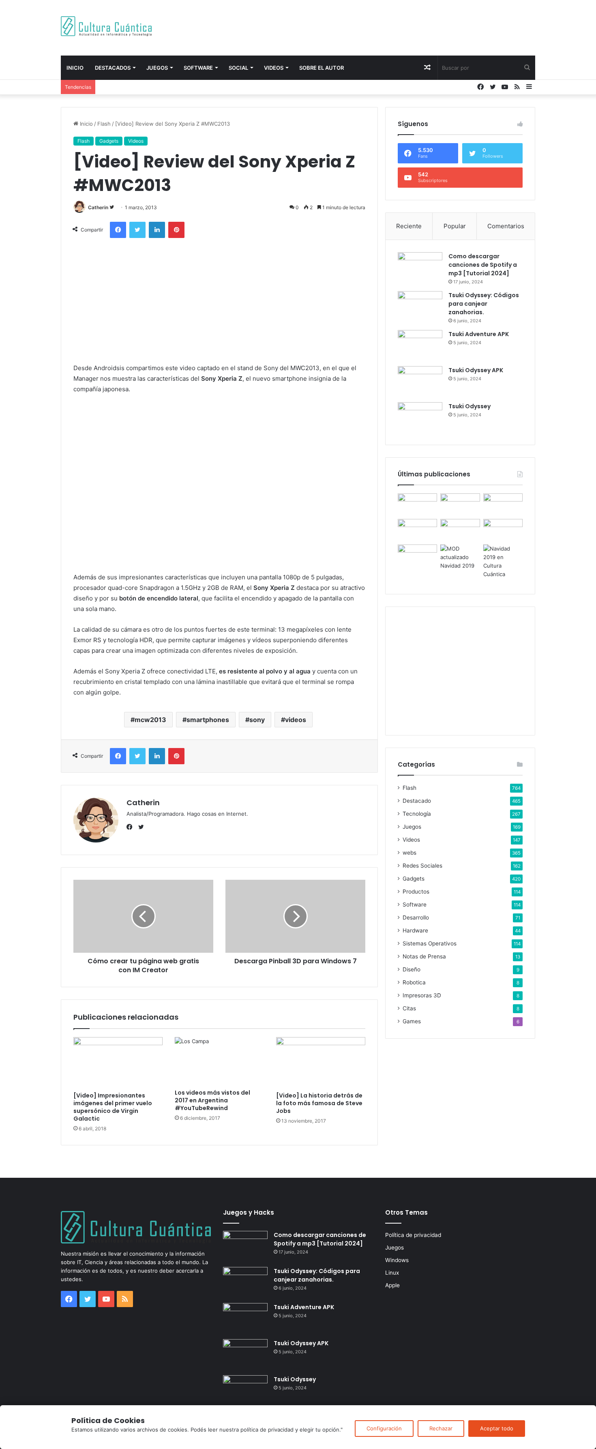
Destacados (113, 67)
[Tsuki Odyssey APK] (420, 381)
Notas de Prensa (424, 956)
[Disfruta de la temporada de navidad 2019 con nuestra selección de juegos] (503, 561)
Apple (392, 1285)
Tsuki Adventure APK (478, 334)
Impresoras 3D (422, 995)
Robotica (414, 982)
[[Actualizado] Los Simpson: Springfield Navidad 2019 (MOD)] (460, 557)
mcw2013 (150, 720)
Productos (416, 891)
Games (412, 1021)
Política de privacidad (413, 1235)
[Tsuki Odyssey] (420, 417)
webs (409, 852)
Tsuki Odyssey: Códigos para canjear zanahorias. (483, 303)
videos (295, 720)
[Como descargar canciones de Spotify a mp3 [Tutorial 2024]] (420, 267)
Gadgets (108, 141)
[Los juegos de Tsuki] (417, 555)
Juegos (157, 67)
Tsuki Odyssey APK (475, 370)
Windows (397, 1260)
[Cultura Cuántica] (106, 26)
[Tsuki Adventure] (503, 504)
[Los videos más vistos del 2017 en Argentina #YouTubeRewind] (219, 1061)
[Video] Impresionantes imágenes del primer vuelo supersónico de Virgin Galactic (112, 1107)
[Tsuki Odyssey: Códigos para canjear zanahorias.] (420, 306)
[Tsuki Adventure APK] (420, 345)
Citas (409, 1008)
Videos (273, 67)
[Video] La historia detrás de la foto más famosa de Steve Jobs (319, 1103)
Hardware (415, 930)
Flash (104, 123)
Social (238, 67)
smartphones (208, 720)
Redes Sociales (422, 865)
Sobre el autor (321, 67)
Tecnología (417, 813)
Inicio (75, 67)
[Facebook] (131, 827)
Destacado (417, 800)
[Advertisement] (379, 26)
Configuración (384, 1428)
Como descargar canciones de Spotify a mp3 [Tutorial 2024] (482, 264)
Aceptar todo (496, 1428)
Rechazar (440, 1428)
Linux (392, 1272)
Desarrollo (416, 917)
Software (198, 67)
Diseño (411, 969)
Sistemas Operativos (430, 943)
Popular (455, 226)
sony (257, 720)
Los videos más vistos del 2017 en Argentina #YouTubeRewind (212, 1100)
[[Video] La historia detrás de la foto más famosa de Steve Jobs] (320, 1062)
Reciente (409, 226)
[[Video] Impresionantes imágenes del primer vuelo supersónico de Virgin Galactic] (118, 1062)
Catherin (98, 207)
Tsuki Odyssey (469, 406)
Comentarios (505, 226)
